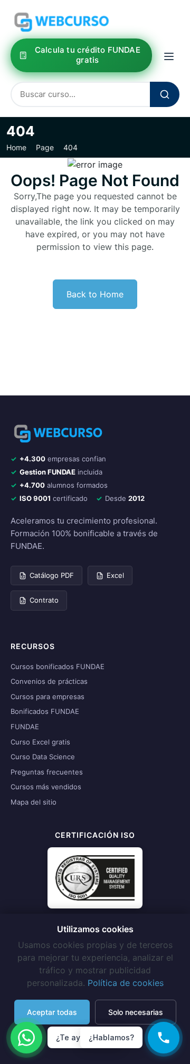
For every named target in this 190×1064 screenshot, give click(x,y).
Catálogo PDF (52, 575)
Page (45, 147)
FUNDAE (25, 726)
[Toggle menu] (168, 55)
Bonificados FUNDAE (45, 711)
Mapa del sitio (33, 802)
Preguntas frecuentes (47, 772)
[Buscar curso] (164, 95)
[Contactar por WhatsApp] (26, 1037)
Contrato (44, 600)
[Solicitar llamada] (163, 1037)
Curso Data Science (43, 756)
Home (16, 147)
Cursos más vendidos (46, 786)
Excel (115, 575)
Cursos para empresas (47, 696)
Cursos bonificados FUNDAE (57, 666)
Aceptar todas (52, 1012)
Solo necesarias (135, 1012)
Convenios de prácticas (49, 681)
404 (70, 147)
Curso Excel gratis (40, 742)
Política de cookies (126, 983)
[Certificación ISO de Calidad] (95, 877)
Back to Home (95, 294)
